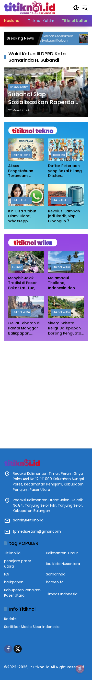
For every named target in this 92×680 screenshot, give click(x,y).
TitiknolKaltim (19, 87)
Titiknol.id (12, 553)
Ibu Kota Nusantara (63, 563)
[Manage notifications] (80, 669)
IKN (6, 574)
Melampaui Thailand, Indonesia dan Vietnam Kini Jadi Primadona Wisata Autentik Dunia (65, 283)
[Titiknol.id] (29, 7)
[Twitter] (18, 649)
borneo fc (55, 582)
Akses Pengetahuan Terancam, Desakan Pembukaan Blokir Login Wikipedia (25, 170)
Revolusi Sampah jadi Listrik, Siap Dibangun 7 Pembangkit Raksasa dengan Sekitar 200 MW (64, 216)
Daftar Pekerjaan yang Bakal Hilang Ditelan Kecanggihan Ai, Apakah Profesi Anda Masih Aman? (66, 170)
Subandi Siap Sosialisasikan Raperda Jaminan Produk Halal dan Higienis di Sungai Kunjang (41, 98)
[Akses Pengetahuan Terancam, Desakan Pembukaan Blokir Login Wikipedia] (26, 149)
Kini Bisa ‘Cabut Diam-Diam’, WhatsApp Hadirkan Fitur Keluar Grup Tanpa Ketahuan (26, 216)
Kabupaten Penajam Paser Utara (22, 592)
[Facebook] (8, 649)
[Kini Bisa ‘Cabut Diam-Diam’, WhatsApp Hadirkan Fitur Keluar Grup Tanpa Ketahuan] (26, 195)
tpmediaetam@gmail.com (37, 531)
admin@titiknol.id (28, 520)
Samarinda (55, 574)
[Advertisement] (46, 392)
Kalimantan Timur (62, 553)
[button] (76, 8)
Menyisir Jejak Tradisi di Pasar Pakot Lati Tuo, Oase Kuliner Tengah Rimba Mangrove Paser (23, 283)
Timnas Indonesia (61, 594)
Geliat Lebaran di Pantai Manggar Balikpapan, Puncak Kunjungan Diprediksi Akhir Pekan (25, 328)
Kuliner (17, 267)
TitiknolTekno (21, 155)
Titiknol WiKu (61, 267)
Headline (58, 155)
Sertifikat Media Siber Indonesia (32, 626)
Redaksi (10, 618)
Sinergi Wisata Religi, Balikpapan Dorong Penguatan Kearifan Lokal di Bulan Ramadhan (66, 328)
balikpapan (14, 582)
